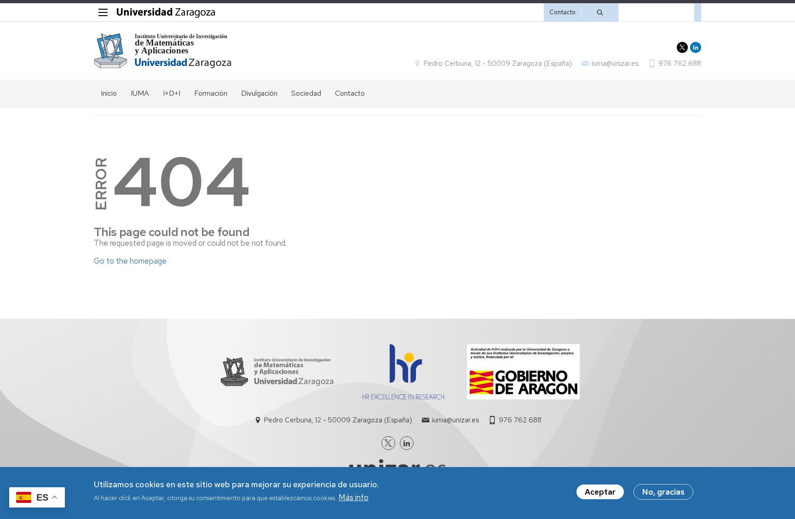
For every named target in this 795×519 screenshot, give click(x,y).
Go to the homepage (130, 261)
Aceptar (600, 492)
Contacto (562, 12)
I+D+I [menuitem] (171, 93)
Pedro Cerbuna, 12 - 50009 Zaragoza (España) (498, 63)
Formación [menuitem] (210, 93)
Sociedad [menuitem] (306, 93)
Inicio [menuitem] (109, 93)
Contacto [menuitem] (350, 93)
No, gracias (663, 492)
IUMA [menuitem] (140, 93)
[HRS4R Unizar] (403, 397)
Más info (354, 498)
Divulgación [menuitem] (259, 93)
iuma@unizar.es (615, 63)
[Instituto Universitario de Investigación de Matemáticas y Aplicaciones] (163, 51)
